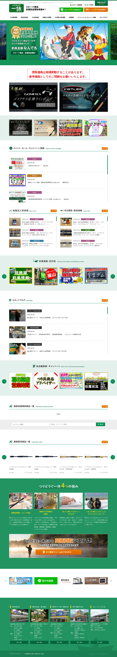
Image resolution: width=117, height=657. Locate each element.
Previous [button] (4, 276)
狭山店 (34, 159)
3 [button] (58, 62)
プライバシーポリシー (15, 653)
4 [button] (61, 62)
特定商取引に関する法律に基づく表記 (34, 653)
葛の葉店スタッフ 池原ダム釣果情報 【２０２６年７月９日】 (47, 351)
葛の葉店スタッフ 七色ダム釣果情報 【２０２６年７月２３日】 (47, 317)
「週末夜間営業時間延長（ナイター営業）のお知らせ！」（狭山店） (48, 199)
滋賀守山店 (37, 241)
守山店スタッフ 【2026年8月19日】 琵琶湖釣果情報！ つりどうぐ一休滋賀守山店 (54, 334)
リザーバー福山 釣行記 (34, 311)
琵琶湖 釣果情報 (34, 327)
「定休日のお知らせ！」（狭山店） (38, 166)
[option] (58, 41)
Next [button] (113, 276)
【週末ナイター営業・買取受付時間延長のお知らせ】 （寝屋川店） (48, 182)
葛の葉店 (87, 230)
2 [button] (55, 62)
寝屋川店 (34, 175)
